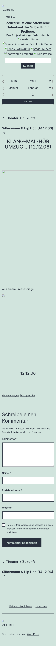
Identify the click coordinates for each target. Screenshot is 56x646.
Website (7, 507)
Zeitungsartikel (27, 395)
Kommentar (10, 438)
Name (6, 473)
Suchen (28, 101)
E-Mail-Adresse (12, 490)
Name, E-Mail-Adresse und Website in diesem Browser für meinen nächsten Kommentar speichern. (30, 529)
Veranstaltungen (10, 395)
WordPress (33, 634)
